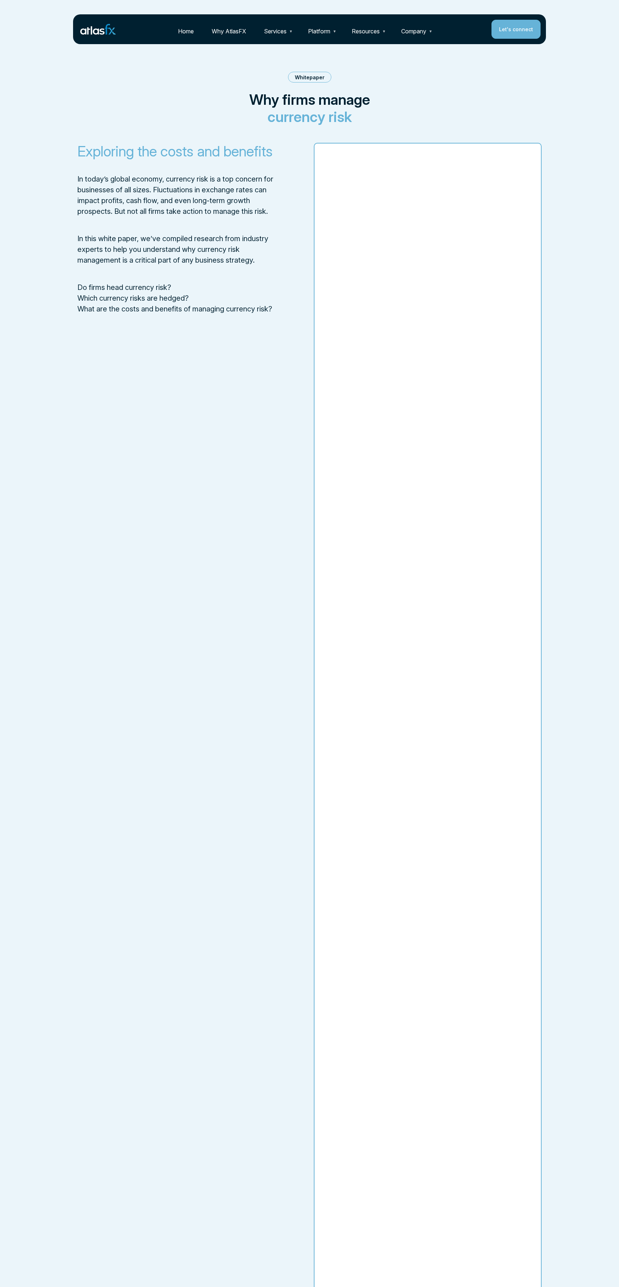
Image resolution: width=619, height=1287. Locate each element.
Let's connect (516, 29)
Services (275, 31)
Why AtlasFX (229, 31)
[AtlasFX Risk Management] (98, 28)
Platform (319, 31)
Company (413, 31)
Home (186, 31)
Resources (366, 31)
